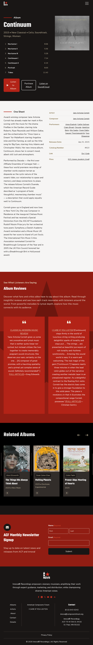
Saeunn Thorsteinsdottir (75, 133)
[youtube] (48, 597)
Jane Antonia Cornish (81, 113)
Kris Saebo (74, 130)
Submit (69, 551)
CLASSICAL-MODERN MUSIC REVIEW (24, 332)
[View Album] (17, 471)
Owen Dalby (84, 130)
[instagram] (42, 597)
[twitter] (45, 597)
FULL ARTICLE (16, 374)
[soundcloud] (54, 597)
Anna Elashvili (71, 124)
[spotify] (51, 597)
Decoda (78, 127)
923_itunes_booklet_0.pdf (78, 159)
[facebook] (38, 597)
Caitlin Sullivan (83, 124)
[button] (86, 3)
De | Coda (85, 153)
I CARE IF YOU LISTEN (62, 330)
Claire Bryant (69, 127)
